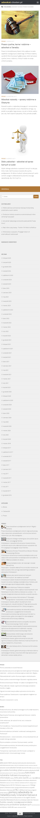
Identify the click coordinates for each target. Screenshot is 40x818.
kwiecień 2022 (7, 323)
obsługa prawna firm (25, 785)
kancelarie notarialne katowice (17, 774)
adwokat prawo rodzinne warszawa (15, 765)
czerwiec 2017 (7, 469)
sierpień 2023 (7, 284)
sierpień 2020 (7, 409)
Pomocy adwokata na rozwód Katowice (11, 668)
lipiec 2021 (6, 361)
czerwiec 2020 (7, 417)
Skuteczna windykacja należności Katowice (26, 800)
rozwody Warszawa (7, 800)
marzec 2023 (7, 305)
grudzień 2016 (7, 495)
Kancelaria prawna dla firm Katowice (9, 773)
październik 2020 (8, 400)
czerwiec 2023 (7, 292)
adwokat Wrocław (27, 768)
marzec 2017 (7, 482)
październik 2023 (8, 275)
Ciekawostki (6, 511)
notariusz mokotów (10, 782)
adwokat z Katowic (36, 768)
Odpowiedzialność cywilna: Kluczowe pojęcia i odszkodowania (17, 676)
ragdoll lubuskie (30, 797)
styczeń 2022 (7, 336)
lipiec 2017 (6, 465)
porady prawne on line (19, 797)
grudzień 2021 (7, 340)
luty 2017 (5, 486)
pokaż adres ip (4, 793)
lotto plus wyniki (21, 778)
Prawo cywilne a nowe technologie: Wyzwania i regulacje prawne (18, 679)
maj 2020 (5, 422)
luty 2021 (5, 383)
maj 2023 (5, 297)
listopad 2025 (7, 258)
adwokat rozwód (5, 768)
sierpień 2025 (7, 262)
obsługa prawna (32, 782)
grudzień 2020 (7, 392)
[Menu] (37, 2)
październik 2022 (8, 310)
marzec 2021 (7, 379)
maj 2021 (5, 370)
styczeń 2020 (7, 439)
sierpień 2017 (7, 461)
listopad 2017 (7, 448)
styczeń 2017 (7, 491)
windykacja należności (7, 807)
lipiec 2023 (6, 288)
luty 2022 (5, 331)
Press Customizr (28, 816)
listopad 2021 (7, 344)
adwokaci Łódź (16, 763)
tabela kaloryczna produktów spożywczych (16, 803)
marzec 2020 (7, 430)
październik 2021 (8, 348)
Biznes (5, 507)
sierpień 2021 (7, 357)
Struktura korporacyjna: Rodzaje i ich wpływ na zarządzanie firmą (18, 683)
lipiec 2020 (6, 413)
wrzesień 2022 (7, 314)
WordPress (15, 816)
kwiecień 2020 (7, 426)
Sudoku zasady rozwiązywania (13, 802)
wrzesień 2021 (7, 353)
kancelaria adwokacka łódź (30, 770)
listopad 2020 (7, 396)
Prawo (3, 41)
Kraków (12, 778)
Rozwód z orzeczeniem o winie (9, 700)
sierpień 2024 (7, 271)
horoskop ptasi (15, 770)
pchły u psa (18, 790)
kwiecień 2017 (7, 478)
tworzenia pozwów (36, 805)
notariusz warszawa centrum (22, 782)
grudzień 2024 (7, 267)
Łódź (24, 807)
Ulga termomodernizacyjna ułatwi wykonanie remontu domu (17, 691)
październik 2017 (8, 452)
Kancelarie (22, 773)
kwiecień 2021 (7, 374)
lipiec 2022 (6, 318)
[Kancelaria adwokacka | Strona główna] (15, 2)
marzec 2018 (7, 443)
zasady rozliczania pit (18, 807)
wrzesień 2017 (7, 456)
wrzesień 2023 (7, 280)
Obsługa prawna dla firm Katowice (10, 785)
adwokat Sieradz (15, 768)
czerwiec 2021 (7, 366)
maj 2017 (5, 474)
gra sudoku (4, 770)
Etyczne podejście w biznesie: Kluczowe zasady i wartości (16, 742)
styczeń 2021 (7, 387)
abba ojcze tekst (6, 763)
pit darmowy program (29, 790)
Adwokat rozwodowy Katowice (30, 765)
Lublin (30, 778)
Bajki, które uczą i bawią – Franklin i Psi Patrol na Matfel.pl (19, 227)
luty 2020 (5, 435)
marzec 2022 (7, 327)
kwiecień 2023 (7, 301)
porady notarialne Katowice (23, 794)
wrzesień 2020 (7, 405)
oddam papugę (15, 787)
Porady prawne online (6, 797)
